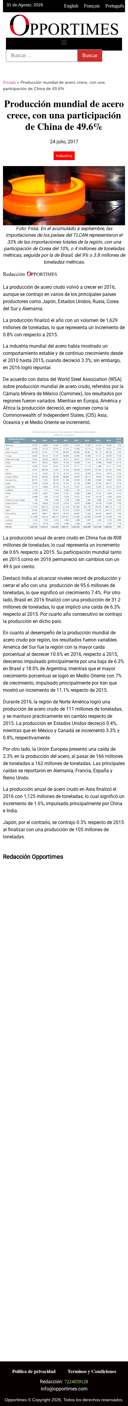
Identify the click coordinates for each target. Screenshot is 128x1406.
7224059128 (76, 1381)
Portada (9, 82)
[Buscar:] (42, 55)
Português (114, 5)
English (71, 5)
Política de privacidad (34, 1371)
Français (92, 5)
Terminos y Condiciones (92, 1371)
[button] (64, 43)
